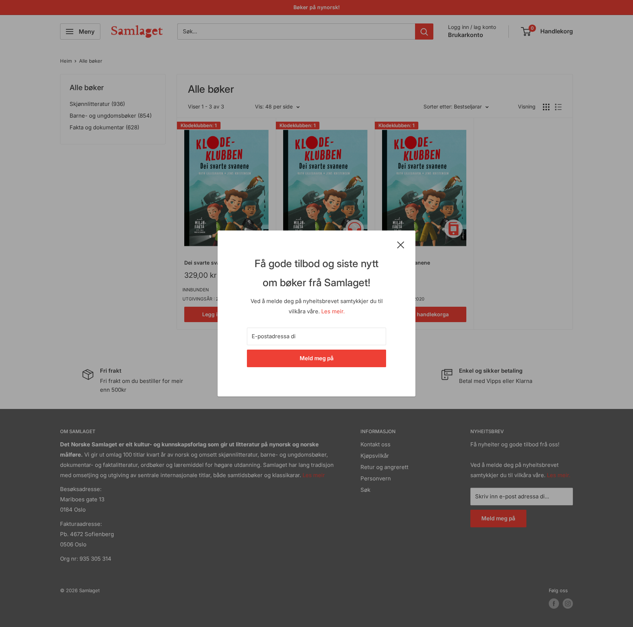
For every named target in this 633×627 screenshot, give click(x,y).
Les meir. (333, 311)
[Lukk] (400, 244)
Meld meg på (317, 358)
